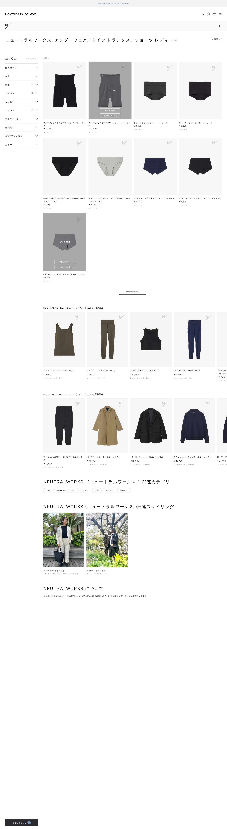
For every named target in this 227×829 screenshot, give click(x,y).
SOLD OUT (110, 90)
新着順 (214, 38)
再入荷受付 (111, 111)
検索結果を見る (21, 822)
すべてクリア (32, 58)
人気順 (202, 49)
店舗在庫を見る (111, 116)
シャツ (85, 490)
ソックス (124, 490)
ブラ (97, 490)
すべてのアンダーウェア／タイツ (61, 490)
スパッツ (109, 490)
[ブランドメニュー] (220, 26)
